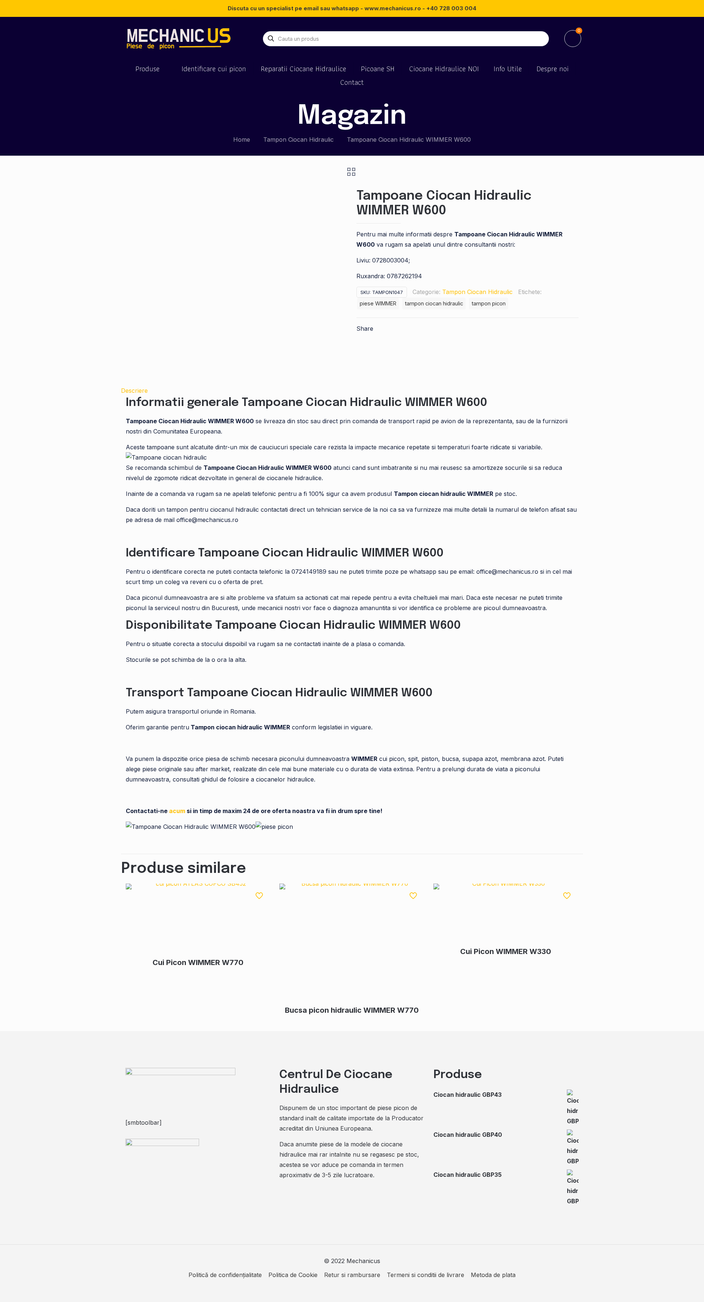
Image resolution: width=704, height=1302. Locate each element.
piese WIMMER (378, 303)
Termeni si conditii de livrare (425, 1275)
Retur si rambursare (352, 1275)
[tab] (352, 390)
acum (177, 811)
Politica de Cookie (293, 1275)
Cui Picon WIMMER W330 (505, 951)
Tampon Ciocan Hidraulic (298, 139)
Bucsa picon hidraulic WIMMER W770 (352, 1010)
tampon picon (489, 303)
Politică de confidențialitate (225, 1275)
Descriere (134, 390)
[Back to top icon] (668, 1287)
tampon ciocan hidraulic (434, 303)
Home (241, 139)
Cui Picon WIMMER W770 (198, 962)
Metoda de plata (493, 1275)
